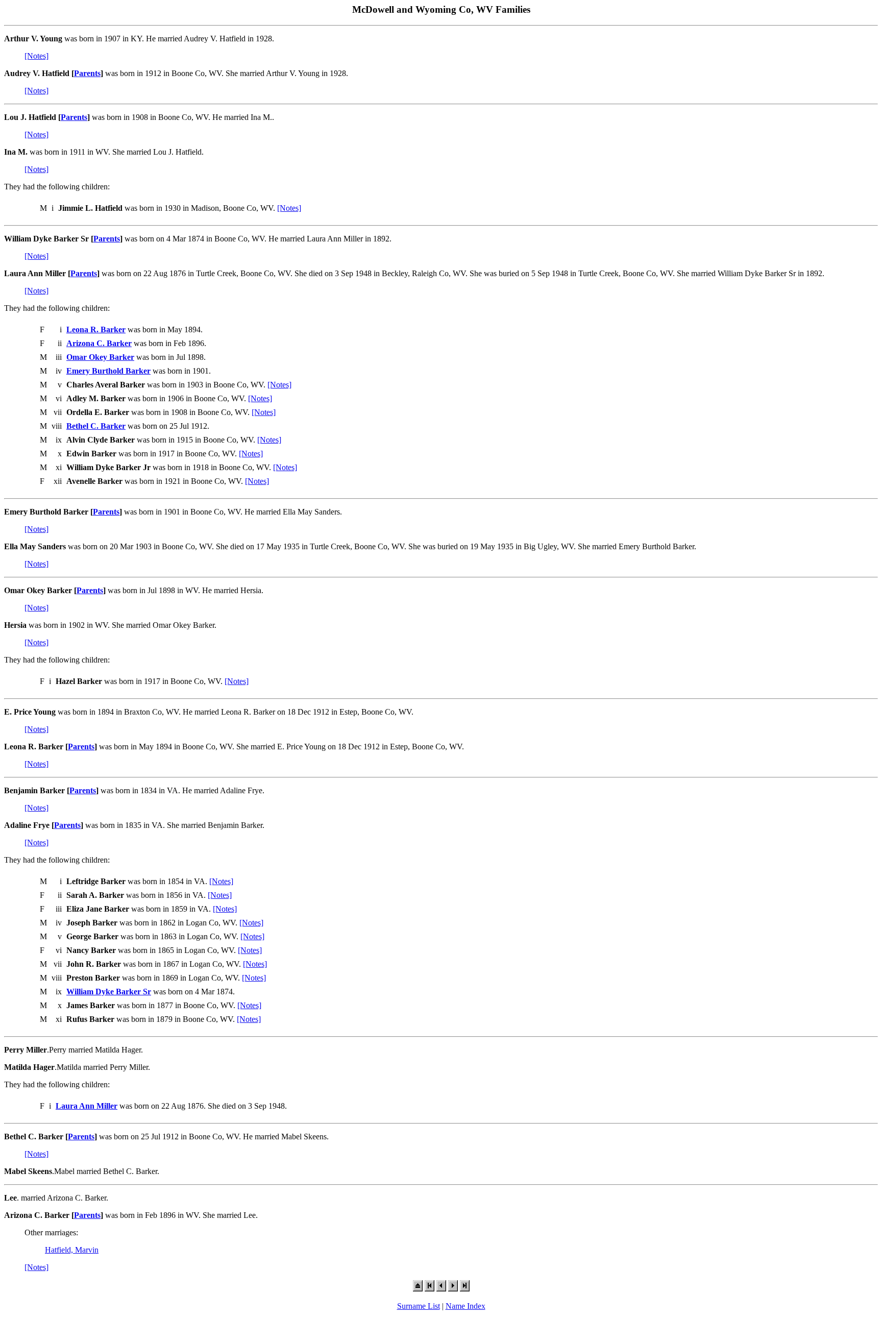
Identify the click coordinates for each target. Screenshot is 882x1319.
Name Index (465, 1306)
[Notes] (36, 56)
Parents (87, 73)
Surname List (418, 1306)
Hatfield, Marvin (72, 1249)
